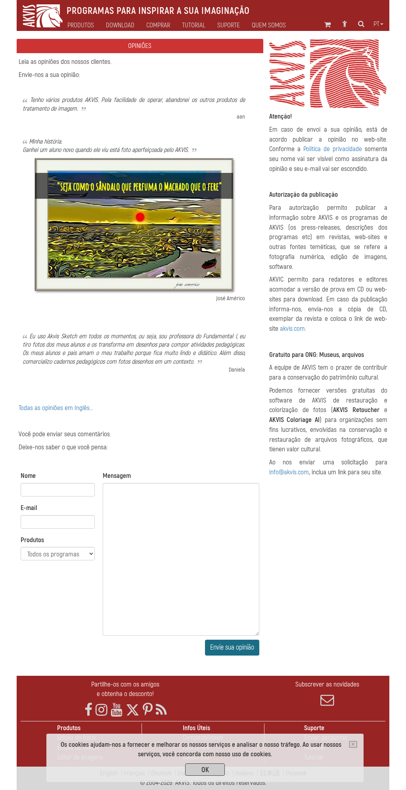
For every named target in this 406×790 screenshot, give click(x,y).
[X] (133, 710)
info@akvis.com (289, 472)
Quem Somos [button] (269, 25)
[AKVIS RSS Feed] (161, 710)
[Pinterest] (148, 710)
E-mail (29, 508)
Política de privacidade (332, 149)
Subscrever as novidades (327, 684)
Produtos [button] (80, 25)
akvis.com (292, 328)
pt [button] (376, 24)
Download (120, 25)
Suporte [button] (228, 25)
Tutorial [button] (193, 25)
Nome (28, 476)
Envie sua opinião (232, 647)
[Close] (353, 744)
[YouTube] (117, 710)
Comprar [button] (158, 25)
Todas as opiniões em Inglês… (56, 408)
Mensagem (117, 476)
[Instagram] (101, 710)
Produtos (32, 540)
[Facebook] (88, 710)
